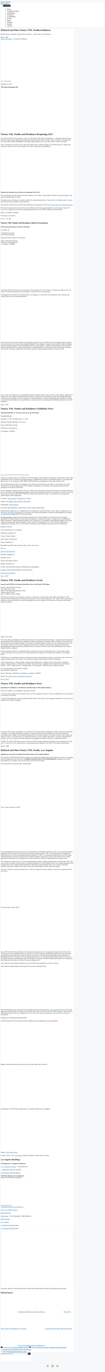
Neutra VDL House (6, 39)
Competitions (11, 17)
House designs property (42, 1347)
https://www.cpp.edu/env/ (8, 573)
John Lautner (4, 1216)
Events (9, 18)
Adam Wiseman (13, 504)
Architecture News (13, 11)
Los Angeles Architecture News (10, 1225)
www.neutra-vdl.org (12, 1152)
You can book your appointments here (62, 205)
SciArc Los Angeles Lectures (9, 1210)
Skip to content (6, 2)
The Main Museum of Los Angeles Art (12, 1207)
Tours (9, 20)
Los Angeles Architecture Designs (10, 1173)
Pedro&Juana (21, 498)
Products (10, 22)
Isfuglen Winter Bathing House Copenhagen (16, 1349)
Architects (10, 15)
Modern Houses (5, 1219)
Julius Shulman (54, 1010)
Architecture (11, 13)
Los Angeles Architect (7, 1228)
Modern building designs (58, 1347)
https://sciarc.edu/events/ (8, 551)
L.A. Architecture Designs (8, 1166)
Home (9, 9)
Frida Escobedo (12, 498)
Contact (9, 26)
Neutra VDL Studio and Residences (13, 512)
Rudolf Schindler (6, 1213)
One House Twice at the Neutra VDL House (19, 676)
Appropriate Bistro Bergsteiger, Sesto (14, 1351)
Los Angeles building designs (19, 1347)
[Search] (29, 1354)
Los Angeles (17, 1155)
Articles (9, 24)
